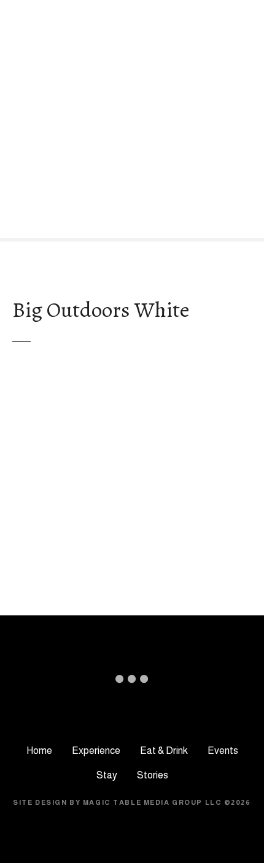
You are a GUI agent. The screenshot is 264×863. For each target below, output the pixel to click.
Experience (96, 750)
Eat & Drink (164, 750)
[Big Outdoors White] (132, 378)
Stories (152, 775)
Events (223, 750)
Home (39, 750)
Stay (106, 775)
